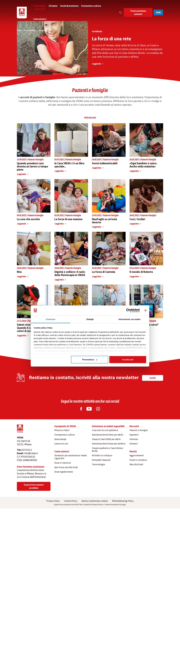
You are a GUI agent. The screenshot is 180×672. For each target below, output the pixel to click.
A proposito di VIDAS (65, 426)
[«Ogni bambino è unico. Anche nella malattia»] (146, 139)
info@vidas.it (31, 453)
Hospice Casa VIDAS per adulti (106, 439)
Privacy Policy (53, 501)
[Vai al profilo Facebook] (81, 409)
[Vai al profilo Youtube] (89, 409)
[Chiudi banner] (145, 310)
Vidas (19, 30)
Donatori (134, 443)
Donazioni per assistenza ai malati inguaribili (70, 457)
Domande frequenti (101, 460)
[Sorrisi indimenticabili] (109, 139)
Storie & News (39, 5)
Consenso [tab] (50, 319)
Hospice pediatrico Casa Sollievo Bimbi (107, 449)
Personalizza (88, 359)
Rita (19, 271)
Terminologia (98, 464)
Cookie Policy (70, 501)
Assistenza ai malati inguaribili (108, 426)
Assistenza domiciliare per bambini (108, 443)
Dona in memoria (62, 463)
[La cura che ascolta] (33, 196)
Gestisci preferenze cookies (94, 501)
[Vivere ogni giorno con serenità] (71, 301)
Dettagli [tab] (90, 319)
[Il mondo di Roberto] (146, 248)
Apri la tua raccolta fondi (66, 467)
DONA (158, 12)
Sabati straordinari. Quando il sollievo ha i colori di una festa (30, 327)
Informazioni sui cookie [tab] (129, 319)
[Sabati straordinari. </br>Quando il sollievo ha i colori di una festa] (33, 301)
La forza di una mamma (68, 219)
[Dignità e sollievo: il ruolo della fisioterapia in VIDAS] (71, 248)
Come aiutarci (39, 19)
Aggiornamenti (137, 455)
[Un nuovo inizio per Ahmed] (109, 301)
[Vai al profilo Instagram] (98, 409)
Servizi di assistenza (69, 5)
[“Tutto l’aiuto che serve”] (146, 301)
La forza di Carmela (103, 271)
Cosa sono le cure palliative (105, 430)
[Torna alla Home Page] (22, 12)
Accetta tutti (127, 359)
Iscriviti (153, 378)
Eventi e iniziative (138, 460)
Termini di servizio (111, 505)
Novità (133, 451)
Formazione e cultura (91, 5)
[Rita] (33, 248)
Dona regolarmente (63, 472)
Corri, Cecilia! (137, 219)
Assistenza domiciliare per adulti (107, 435)
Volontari (134, 439)
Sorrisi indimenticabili (104, 163)
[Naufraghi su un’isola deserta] (109, 195)
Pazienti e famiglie (139, 430)
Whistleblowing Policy (123, 501)
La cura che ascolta (28, 219)
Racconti (42, 30)
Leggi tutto (96, 64)
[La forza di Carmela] (109, 248)
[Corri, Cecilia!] (146, 196)
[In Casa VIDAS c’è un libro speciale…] (71, 139)
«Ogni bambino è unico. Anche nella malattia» (143, 165)
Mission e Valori (62, 430)
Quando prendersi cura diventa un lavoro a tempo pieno (32, 166)
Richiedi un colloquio (102, 455)
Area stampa (60, 439)
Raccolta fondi (136, 464)
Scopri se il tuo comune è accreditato (34, 486)
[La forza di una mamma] (71, 195)
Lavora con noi (61, 443)
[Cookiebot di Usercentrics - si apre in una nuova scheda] (128, 310)
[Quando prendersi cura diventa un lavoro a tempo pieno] (33, 139)
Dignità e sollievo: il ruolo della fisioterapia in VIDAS (69, 273)
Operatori (134, 435)
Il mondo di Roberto (141, 271)
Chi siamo (53, 5)
